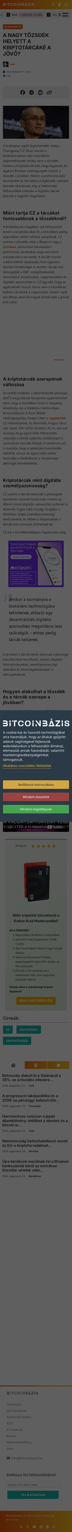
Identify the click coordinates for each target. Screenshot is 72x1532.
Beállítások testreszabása (36, 785)
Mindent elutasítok (36, 797)
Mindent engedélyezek (36, 809)
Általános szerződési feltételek (27, 765)
